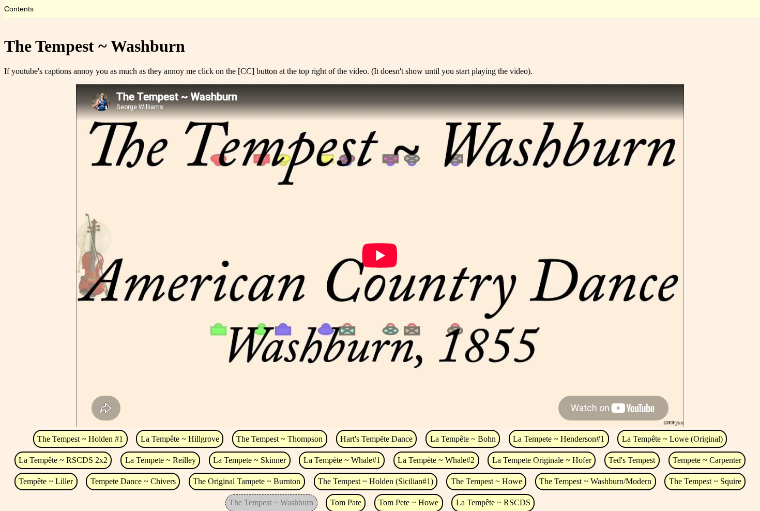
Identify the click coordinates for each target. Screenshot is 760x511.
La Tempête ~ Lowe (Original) (672, 438)
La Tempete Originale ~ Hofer (541, 460)
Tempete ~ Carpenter (707, 460)
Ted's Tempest (632, 460)
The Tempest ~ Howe (486, 481)
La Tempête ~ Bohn (463, 438)
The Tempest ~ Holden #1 (80, 438)
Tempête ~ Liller (46, 481)
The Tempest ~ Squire (705, 481)
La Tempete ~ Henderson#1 (558, 438)
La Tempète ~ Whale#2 (436, 460)
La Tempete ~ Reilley (160, 460)
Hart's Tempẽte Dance (376, 438)
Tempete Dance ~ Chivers (133, 481)
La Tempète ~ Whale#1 (342, 460)
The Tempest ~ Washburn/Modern (595, 481)
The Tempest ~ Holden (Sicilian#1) (375, 481)
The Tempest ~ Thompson (279, 438)
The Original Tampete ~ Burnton (246, 481)
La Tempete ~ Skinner (249, 460)
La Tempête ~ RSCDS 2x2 (63, 460)
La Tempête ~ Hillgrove (180, 438)
